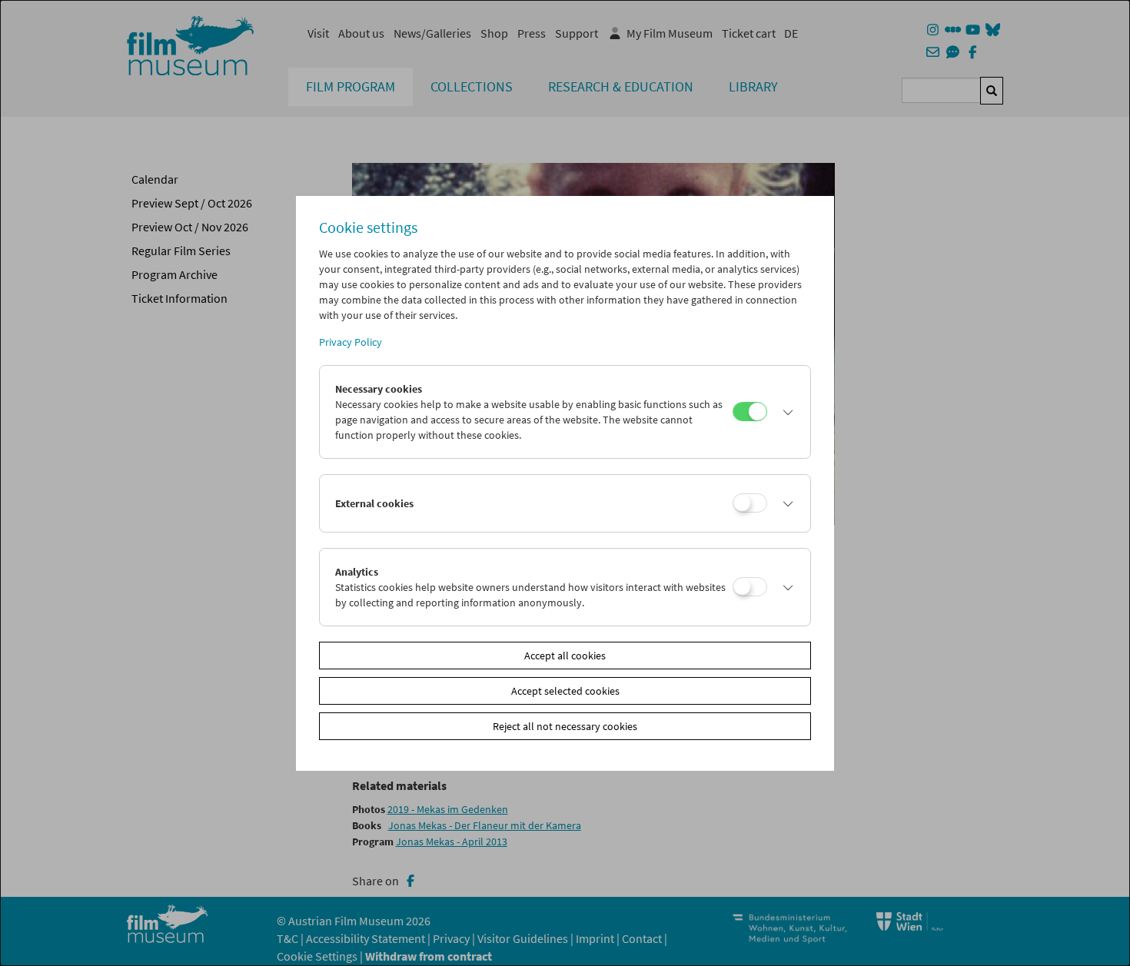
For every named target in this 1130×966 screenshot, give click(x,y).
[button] (785, 412)
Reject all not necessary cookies (565, 726)
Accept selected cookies (565, 691)
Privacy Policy (350, 342)
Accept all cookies (565, 655)
